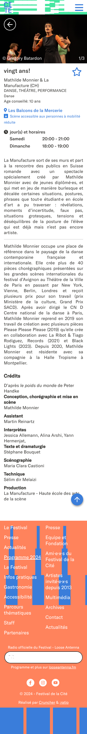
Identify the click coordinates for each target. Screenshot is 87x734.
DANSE (10, 90)
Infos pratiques (20, 577)
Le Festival (15, 528)
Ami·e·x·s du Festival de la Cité (59, 559)
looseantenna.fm (62, 667)
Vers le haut (77, 499)
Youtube (56, 683)
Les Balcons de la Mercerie (35, 110)
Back (10, 24)
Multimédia (57, 597)
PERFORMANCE (52, 90)
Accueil (8, 7)
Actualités (15, 547)
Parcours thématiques (17, 610)
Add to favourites (77, 72)
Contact (54, 617)
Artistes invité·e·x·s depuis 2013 (58, 581)
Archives (54, 607)
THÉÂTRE (27, 90)
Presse (11, 537)
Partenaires (16, 633)
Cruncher (47, 702)
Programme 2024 (22, 557)
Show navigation (77, 7)
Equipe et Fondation (56, 540)
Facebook (31, 683)
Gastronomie (18, 587)
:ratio (64, 702)
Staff (9, 623)
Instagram (43, 683)
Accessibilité (18, 597)
